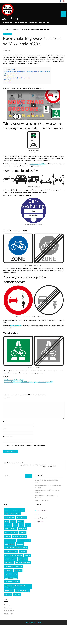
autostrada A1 (9, 517)
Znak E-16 (17, 594)
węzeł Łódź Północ (11, 574)
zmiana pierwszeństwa (22, 590)
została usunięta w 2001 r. (37, 163)
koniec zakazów (10, 540)
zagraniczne (16, 29)
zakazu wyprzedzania (16, 325)
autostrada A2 (21, 517)
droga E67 (8, 532)
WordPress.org (8, 613)
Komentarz (6, 398)
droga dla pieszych (10, 528)
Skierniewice (9, 562)
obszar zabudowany (11, 551)
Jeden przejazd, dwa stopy (42, 500)
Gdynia (15, 536)
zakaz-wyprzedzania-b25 (12, 581)
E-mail (5, 429)
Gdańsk (22, 532)
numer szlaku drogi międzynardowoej (16, 547)
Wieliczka (18, 570)
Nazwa (5, 421)
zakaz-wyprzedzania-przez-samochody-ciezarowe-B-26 (15, 586)
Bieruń (20, 521)
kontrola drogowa (24, 540)
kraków (20, 543)
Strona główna (7, 29)
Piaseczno (18, 555)
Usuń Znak (10, 18)
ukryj (13, 69)
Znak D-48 (8, 594)
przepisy (39, 514)
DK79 (28, 525)
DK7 (15, 525)
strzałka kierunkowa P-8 (23, 562)
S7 (25, 559)
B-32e (13, 521)
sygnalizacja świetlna (42, 518)
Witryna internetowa (8, 436)
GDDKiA (7, 536)
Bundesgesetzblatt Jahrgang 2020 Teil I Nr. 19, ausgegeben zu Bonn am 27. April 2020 (28, 382)
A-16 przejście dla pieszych (12, 513)
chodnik (8, 525)
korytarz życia (9, 543)
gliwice (23, 536)
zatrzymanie (9, 590)
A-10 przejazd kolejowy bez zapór (14, 510)
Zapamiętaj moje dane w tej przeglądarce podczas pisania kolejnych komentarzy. (25, 445)
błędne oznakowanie (42, 510)
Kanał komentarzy (9, 610)
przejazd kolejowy (10, 559)
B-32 (6, 521)
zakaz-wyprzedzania (11, 577)
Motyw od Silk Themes (33, 623)
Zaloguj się (7, 605)
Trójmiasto (8, 570)
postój (27, 555)
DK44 (21, 525)
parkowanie (9, 555)
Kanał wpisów (8, 607)
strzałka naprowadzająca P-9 (13, 566)
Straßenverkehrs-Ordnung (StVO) (13, 380)
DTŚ (15, 532)
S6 (20, 559)
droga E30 (22, 528)
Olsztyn (23, 551)
